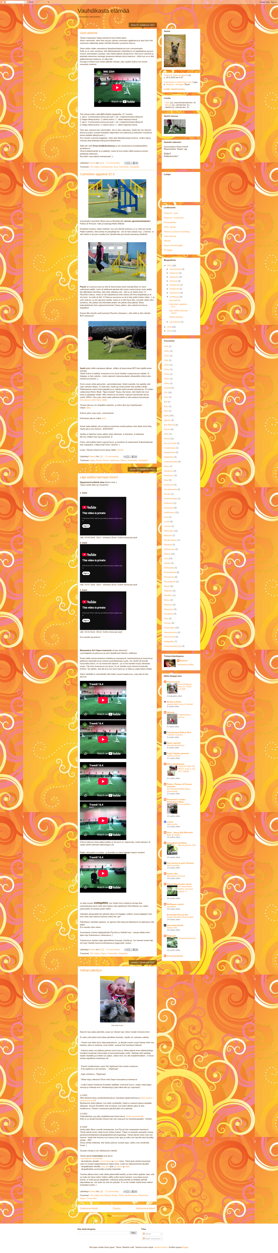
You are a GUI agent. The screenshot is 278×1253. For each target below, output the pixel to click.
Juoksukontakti (171, 461)
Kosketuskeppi (170, 498)
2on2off (167, 388)
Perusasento (169, 581)
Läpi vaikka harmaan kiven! (99, 477)
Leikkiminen (114, 460)
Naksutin (168, 535)
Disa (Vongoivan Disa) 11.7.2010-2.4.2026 (185, 686)
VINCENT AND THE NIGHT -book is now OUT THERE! (186, 769)
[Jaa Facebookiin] (134, 163)
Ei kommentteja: (113, 163)
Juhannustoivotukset (186, 938)
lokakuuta (174, 273)
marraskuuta (176, 269)
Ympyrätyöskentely (172, 646)
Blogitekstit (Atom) (120, 1216)
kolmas (119, 1166)
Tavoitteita (168, 614)
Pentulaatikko (170, 222)
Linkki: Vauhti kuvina (174, 89)
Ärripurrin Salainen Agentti (176, 75)
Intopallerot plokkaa (177, 843)
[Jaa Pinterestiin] (136, 163)
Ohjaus (123, 460)
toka (107, 1166)
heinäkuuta (175, 285)
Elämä (105, 460)
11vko (166, 355)
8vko (166, 406)
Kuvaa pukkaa (184, 804)
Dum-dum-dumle (175, 925)
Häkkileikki (168, 457)
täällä (88, 408)
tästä (104, 418)
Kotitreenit (168, 503)
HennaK (120, 450)
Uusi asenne (88, 33)
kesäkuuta (175, 289)
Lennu (170, 822)
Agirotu (167, 420)
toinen (116, 1161)
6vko (166, 397)
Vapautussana (170, 632)
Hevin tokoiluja (173, 865)
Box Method (105, 1195)
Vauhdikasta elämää (103, 11)
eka (102, 1166)
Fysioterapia (169, 448)
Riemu (167, 600)
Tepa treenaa (170, 236)
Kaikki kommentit (152, 1239)
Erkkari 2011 (172, 928)
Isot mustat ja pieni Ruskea (180, 863)
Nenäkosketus (131, 1195)
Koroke (167, 494)
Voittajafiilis (134, 167)
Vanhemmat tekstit (145, 1208)
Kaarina (184, 660)
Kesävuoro (169, 475)
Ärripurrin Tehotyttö (175, 84)
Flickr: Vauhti (170, 227)
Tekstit (148, 1234)
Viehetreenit (169, 637)
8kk (165, 402)
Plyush (168, 105)
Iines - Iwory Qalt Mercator (180, 832)
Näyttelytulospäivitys (175, 745)
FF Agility (168, 250)
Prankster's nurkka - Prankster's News (177, 800)
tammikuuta (175, 322)
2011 (169, 327)
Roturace (168, 604)
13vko (166, 369)
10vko (166, 351)
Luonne (167, 526)
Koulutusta (169, 508)
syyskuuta (174, 277)
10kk (166, 346)
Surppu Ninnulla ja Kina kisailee (180, 917)
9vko (166, 411)
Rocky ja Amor (174, 702)
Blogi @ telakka (173, 835)
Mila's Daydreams (175, 764)
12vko (166, 365)
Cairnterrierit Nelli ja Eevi (179, 732)
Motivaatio (168, 531)
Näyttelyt (168, 544)
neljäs (127, 1166)
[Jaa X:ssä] (131, 163)
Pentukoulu (169, 577)
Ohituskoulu (143, 1195)
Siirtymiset (168, 609)
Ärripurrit (171, 936)
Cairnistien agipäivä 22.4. (97, 174)
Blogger (185, 1247)
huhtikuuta (175, 297)
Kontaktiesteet (106, 167)
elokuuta (174, 281)
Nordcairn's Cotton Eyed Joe (178, 82)
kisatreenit (168, 485)
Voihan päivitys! (91, 970)
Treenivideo (124, 167)
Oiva (116, 167)
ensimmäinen (105, 1161)
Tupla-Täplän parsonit (178, 753)
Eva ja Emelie (170, 443)
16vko (166, 383)
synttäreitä (171, 907)
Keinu (166, 466)
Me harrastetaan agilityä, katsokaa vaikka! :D (185, 889)
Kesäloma (168, 471)
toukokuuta (175, 292)
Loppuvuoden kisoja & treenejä (180, 704)
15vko (166, 378)
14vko (166, 374)
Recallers (168, 595)
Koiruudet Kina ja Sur (177, 915)
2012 (169, 265)
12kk (166, 360)
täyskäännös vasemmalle (92, 1158)
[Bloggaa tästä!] (128, 163)
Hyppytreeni (169, 452)
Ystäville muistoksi (175, 735)
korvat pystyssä (175, 956)
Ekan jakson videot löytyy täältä (93, 400)
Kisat (166, 480)
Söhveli (167, 241)
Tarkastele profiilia (185, 664)
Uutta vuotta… (173, 824)
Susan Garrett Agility (173, 245)
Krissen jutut (173, 682)
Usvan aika (172, 873)
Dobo (166, 434)
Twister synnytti (173, 756)
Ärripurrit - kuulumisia (173, 218)
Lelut (166, 517)
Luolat (167, 521)
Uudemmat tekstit (89, 1208)
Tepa (167, 102)
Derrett (99, 460)
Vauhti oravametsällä (134, 1116)
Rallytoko (168, 591)
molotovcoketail (160, 1247)
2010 (169, 331)
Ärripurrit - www (171, 213)
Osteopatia (169, 567)
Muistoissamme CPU (187, 845)
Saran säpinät (174, 743)
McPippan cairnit (175, 904)
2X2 (91, 167)
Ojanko (167, 563)
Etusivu (117, 1208)
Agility (96, 167)
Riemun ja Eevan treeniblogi (177, 231)
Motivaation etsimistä (176, 876)
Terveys (167, 623)
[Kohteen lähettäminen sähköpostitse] (125, 163)
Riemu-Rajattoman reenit (179, 884)
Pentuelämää (170, 572)
